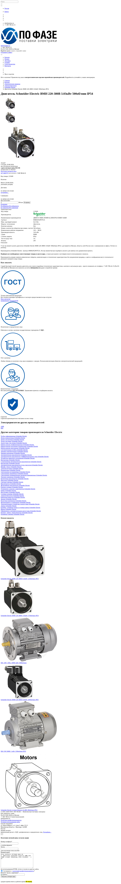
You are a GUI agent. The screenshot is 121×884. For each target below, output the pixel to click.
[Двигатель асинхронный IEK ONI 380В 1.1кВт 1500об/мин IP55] (29, 749)
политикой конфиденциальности (23, 871)
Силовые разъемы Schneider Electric (12, 494)
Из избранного (14, 206)
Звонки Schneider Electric (9, 499)
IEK (2, 428)
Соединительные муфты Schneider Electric (14, 450)
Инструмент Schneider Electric (10, 492)
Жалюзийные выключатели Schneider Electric (15, 485)
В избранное (5, 206)
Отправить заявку (6, 52)
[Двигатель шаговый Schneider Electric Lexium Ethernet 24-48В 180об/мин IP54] (29, 808)
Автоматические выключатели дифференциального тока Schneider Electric (25, 456)
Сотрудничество (10, 64)
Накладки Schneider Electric (9, 480)
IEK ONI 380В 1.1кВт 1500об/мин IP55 (13, 751)
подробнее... (5, 192)
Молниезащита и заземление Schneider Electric (16, 502)
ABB (2, 426)
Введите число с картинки (10, 873)
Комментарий (5, 852)
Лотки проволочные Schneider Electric (13, 438)
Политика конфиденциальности (11, 820)
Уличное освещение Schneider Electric (13, 477)
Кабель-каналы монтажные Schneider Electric (15, 448)
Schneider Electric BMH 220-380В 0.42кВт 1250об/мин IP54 (20, 579)
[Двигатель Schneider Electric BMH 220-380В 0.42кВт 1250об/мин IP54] (23, 577)
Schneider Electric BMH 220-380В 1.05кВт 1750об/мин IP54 (20, 615)
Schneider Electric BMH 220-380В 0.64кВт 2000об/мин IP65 (20, 700)
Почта (3, 847)
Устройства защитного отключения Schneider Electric (18, 458)
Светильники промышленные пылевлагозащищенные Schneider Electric (24, 475)
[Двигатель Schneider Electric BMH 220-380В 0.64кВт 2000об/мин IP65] (18, 698)
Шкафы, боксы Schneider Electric (11, 467)
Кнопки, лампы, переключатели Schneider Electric (17, 512)
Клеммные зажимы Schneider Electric (12, 514)
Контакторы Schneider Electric (10, 460)
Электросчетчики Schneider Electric (12, 468)
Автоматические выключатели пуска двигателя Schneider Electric (22, 465)
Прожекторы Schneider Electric (10, 470)
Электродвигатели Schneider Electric (12, 495)
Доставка (7, 61)
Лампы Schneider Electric (9, 506)
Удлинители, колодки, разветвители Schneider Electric (18, 489)
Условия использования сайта (10, 822)
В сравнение (5, 207)
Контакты (8, 66)
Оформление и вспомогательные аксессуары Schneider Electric (21, 511)
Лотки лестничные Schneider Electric (12, 439)
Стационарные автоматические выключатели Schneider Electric (21, 461)
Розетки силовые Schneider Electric (12, 487)
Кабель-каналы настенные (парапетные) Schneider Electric (19, 446)
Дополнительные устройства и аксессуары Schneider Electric (20, 504)
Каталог (7, 57)
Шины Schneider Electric (8, 509)
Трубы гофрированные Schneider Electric (14, 436)
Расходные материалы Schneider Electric (13, 501)
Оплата (7, 59)
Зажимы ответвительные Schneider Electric (14, 451)
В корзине (4, 204)
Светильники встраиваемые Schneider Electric (15, 472)
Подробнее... (47, 832)
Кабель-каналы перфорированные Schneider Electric (17, 444)
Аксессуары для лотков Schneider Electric (14, 443)
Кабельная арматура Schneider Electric (13, 497)
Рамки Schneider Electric (8, 490)
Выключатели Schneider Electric (11, 484)
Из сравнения (13, 207)
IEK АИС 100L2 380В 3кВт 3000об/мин (14, 663)
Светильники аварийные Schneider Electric (14, 473)
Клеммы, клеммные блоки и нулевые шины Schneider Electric (20, 507)
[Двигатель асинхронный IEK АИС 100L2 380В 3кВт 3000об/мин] (29, 661)
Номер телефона (6, 841)
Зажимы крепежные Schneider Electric (13, 453)
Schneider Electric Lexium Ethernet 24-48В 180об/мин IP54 (19, 810)
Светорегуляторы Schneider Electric (12, 482)
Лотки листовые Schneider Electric (12, 441)
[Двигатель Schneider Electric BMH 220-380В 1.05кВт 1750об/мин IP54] (18, 614)
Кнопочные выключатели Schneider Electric (15, 478)
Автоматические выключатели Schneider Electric (16, 455)
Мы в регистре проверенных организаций (9, 299)
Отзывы (7, 62)
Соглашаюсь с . (19, 871)
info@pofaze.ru (5, 45)
